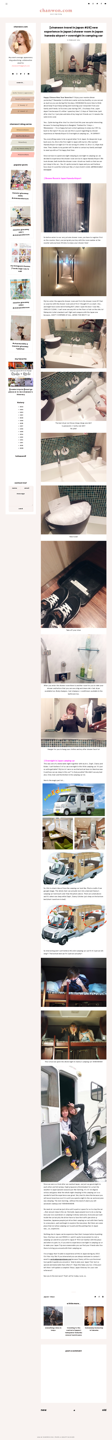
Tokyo (52, 1297)
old (104, 1410)
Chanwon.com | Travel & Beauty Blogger (58, 1437)
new (44, 1410)
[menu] (6, 4)
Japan (46, 1297)
